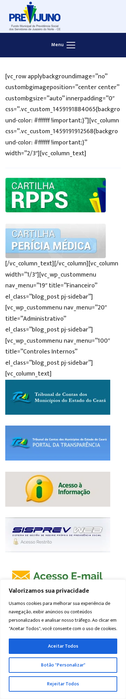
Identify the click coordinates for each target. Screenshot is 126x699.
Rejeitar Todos (63, 684)
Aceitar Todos (63, 646)
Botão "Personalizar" (63, 665)
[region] (63, 639)
